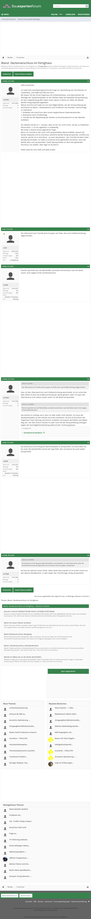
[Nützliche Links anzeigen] (88, 57)
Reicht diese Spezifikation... (20, 870)
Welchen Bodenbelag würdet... (67, 726)
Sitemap (40, 901)
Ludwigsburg (14, 260)
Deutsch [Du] (25, 896)
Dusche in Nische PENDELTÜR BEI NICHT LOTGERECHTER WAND (29, 611)
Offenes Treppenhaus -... (19, 858)
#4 (88, 379)
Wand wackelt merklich (18, 809)
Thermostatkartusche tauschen (22, 751)
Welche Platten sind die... (19, 864)
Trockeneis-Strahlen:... (18, 757)
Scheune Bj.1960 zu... (17, 714)
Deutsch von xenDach (66, 908)
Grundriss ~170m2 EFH (18, 738)
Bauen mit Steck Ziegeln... (65, 738)
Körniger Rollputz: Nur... (19, 763)
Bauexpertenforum (9, 896)
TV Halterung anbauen (18, 839)
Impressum (49, 901)
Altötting (15, 299)
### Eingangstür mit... (64, 732)
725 (17, 290)
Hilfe (34, 901)
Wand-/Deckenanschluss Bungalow (18, 634)
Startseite (28, 901)
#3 (88, 266)
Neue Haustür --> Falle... (64, 708)
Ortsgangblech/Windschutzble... (22, 726)
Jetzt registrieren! (68, 671)
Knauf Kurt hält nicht (17, 827)
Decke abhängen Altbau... (19, 845)
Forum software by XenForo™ (33, 908)
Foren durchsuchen (9, 19)
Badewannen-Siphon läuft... (66, 714)
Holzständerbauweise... (18, 744)
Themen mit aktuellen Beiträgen (29, 19)
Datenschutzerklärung (79, 901)
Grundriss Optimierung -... (19, 720)
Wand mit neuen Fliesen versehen (17, 623)
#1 (88, 81)
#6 (88, 555)
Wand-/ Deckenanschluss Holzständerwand (21, 645)
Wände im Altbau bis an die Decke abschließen (22, 657)
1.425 (16, 253)
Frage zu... (13, 833)
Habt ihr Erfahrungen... (64, 763)
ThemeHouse (52, 910)
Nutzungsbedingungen (62, 901)
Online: (56, 14)
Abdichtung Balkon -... (18, 852)
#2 (88, 229)
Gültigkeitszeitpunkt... (64, 744)
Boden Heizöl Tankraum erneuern (23, 732)
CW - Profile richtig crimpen (20, 821)
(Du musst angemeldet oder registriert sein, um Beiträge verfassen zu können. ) (62, 596)
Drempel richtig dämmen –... (20, 876)
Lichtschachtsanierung (18, 708)
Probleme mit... (15, 815)
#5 (88, 442)
